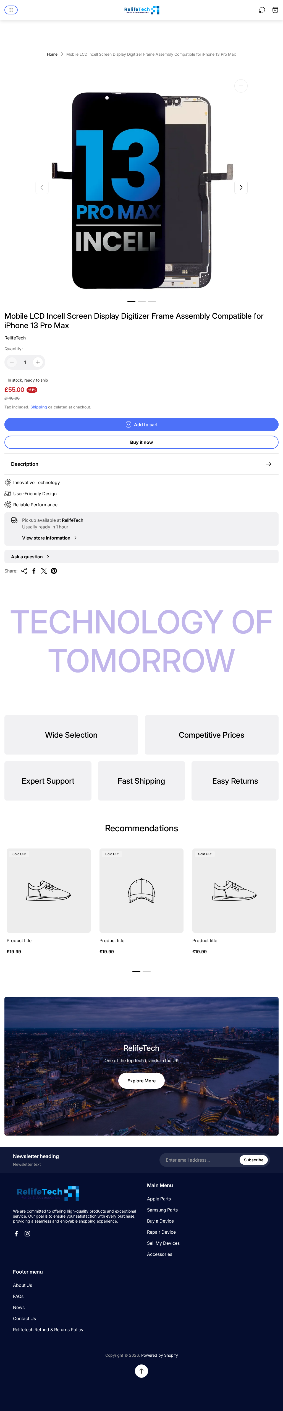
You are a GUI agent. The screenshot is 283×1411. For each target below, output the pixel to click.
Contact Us (24, 1318)
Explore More (141, 1080)
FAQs (18, 1296)
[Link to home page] (47, 1193)
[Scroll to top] (141, 1371)
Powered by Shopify (159, 1355)
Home (52, 54)
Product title (19, 940)
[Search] (262, 10)
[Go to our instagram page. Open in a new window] (27, 1233)
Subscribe (253, 1159)
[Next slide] (241, 187)
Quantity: (13, 348)
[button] (131, 301)
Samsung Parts (162, 1210)
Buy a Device (160, 1221)
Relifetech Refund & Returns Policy (48, 1329)
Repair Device (161, 1232)
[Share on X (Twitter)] (44, 571)
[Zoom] (241, 86)
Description (24, 464)
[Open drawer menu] (11, 10)
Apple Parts (159, 1199)
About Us (22, 1285)
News (19, 1307)
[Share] (24, 571)
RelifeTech (15, 338)
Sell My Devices (163, 1243)
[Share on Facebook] (34, 571)
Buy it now (141, 442)
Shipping (38, 407)
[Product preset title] (49, 890)
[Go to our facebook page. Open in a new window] (16, 1233)
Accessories (159, 1254)
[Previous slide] (42, 187)
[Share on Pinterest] (54, 571)
